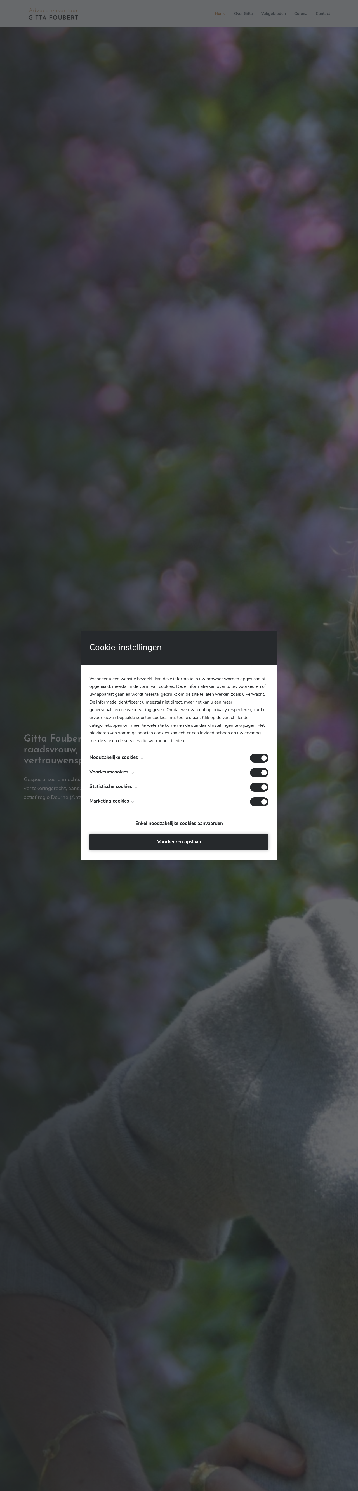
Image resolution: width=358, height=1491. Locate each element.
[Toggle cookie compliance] (259, 772)
